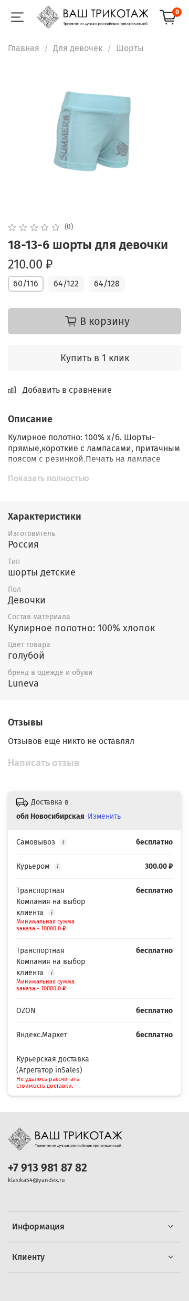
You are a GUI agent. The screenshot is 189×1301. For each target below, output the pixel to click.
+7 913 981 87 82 (47, 1168)
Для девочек (77, 48)
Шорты (130, 48)
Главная (23, 48)
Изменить (104, 816)
